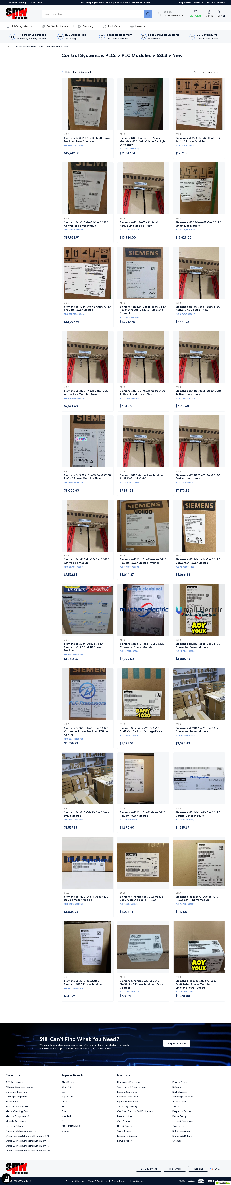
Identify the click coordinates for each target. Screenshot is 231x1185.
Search (148, 14)
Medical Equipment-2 (17, 1116)
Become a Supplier (216, 2)
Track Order (114, 26)
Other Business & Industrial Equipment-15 (28, 1135)
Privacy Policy (179, 1082)
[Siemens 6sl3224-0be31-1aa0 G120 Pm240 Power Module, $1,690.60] (143, 779)
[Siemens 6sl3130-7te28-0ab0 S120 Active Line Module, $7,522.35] (88, 526)
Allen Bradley (69, 1082)
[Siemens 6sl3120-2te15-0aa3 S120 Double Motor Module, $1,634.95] (88, 863)
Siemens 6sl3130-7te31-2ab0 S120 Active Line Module (198, 477)
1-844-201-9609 (173, 14)
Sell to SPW (37, 2)
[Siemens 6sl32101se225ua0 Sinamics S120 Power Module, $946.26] (88, 947)
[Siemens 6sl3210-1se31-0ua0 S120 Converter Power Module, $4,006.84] (199, 610)
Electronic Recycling (16, 2)
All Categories (20, 26)
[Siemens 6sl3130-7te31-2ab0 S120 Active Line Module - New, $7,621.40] (88, 357)
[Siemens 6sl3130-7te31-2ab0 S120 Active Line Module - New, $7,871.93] (199, 273)
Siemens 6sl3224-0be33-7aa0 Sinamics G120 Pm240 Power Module (83, 647)
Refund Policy (124, 1140)
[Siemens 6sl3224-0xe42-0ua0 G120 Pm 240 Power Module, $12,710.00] (199, 104)
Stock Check (179, 1101)
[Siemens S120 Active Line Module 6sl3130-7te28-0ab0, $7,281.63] (143, 441)
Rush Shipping (179, 1091)
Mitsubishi (67, 1116)
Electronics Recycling (128, 1082)
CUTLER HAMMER (71, 1126)
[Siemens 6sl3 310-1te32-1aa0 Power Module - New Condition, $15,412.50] (88, 104)
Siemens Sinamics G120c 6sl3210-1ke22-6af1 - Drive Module (198, 898)
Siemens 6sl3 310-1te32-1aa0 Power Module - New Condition (87, 140)
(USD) (217, 1168)
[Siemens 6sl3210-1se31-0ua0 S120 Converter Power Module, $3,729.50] (143, 610)
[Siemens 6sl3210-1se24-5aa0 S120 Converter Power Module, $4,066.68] (199, 526)
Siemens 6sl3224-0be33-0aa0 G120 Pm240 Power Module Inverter (143, 561)
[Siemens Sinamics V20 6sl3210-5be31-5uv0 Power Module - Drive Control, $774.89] (143, 947)
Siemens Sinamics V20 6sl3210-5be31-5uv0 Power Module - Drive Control (141, 984)
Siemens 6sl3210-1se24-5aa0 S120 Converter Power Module (198, 561)
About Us (198, 2)
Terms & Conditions (182, 1121)
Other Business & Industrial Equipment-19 (28, 1150)
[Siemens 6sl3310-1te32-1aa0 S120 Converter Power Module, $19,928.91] (88, 188)
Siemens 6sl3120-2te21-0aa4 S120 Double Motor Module (198, 814)
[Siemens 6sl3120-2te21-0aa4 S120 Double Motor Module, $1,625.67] (199, 779)
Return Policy (179, 1116)
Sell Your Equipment (57, 26)
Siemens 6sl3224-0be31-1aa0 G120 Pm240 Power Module (143, 814)
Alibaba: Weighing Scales (19, 1086)
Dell (64, 1091)
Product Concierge (127, 1091)
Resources (140, 26)
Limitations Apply (141, 2)
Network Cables (14, 1126)
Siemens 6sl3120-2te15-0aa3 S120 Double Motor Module (86, 898)
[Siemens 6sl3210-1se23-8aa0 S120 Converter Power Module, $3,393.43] (199, 694)
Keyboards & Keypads (17, 1106)
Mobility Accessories (16, 1121)
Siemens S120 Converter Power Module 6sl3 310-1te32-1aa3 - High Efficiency (142, 141)
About (175, 1106)
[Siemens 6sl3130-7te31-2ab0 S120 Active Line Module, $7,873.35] (199, 441)
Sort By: (198, 72)
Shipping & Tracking (182, 1096)
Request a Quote (177, 1043)
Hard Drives (12, 1101)
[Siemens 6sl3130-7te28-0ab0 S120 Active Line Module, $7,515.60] (199, 357)
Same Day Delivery (127, 1106)
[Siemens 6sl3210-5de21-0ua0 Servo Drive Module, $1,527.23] (88, 779)
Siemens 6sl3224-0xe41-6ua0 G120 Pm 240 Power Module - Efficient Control (143, 310)
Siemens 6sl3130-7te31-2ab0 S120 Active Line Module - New (198, 308)
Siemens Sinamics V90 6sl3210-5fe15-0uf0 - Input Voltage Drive (141, 730)
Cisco (64, 1101)
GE (63, 1121)
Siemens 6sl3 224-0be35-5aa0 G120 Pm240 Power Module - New (87, 477)
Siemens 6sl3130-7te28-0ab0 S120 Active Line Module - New (142, 392)
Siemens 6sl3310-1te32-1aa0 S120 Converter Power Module (86, 224)
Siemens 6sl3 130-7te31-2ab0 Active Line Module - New (139, 224)
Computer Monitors (16, 1091)
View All (66, 1130)
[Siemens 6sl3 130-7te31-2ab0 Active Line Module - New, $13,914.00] (143, 188)
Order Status (124, 1130)
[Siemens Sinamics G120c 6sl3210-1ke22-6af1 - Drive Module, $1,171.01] (199, 863)
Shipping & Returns (182, 1135)
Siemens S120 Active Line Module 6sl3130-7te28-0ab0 (141, 477)
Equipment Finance (127, 1101)
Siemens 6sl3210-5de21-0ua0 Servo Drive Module (87, 814)
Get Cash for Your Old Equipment (135, 1111)
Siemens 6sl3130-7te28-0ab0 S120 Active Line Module (198, 392)
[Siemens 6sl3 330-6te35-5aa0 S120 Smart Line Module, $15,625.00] (199, 188)
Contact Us (178, 1126)
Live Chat (195, 15)
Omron (65, 1111)
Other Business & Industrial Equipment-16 (28, 1140)
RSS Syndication (181, 1130)
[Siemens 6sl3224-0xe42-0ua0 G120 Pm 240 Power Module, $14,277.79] (88, 273)
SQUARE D (67, 1096)
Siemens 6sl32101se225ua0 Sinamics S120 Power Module (83, 982)
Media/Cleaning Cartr (17, 1111)
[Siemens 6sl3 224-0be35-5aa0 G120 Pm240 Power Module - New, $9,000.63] (88, 441)
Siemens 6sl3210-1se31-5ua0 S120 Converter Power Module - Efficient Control (87, 731)
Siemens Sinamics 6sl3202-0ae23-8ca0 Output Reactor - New (142, 898)
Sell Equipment (149, 1168)
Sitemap (176, 1140)
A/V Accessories (14, 1082)
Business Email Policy (128, 1096)
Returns (176, 1086)
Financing (88, 26)
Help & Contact (125, 1126)
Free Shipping (124, 1116)
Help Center (185, 2)
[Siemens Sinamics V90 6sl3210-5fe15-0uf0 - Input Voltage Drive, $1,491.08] (143, 694)
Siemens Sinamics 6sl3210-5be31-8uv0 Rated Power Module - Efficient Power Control (197, 984)
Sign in (209, 15)
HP (63, 1106)
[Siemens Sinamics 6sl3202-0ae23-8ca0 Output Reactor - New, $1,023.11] (143, 863)
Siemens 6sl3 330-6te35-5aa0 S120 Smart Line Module (198, 224)
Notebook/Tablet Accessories (21, 1130)
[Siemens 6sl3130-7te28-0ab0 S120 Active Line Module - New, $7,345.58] (143, 357)
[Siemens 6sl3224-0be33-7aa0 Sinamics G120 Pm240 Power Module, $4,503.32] (88, 610)
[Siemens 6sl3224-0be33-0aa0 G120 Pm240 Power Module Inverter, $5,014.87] (143, 526)
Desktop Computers (16, 1096)
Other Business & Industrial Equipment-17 (28, 1145)
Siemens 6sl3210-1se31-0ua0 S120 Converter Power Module (142, 645)
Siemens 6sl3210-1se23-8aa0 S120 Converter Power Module (198, 730)
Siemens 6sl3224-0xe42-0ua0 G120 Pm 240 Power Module (199, 140)
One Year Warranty (127, 1121)
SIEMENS (66, 1086)
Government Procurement (131, 1086)
